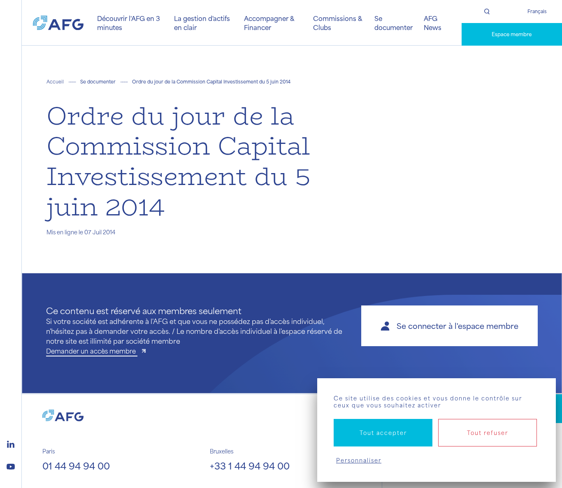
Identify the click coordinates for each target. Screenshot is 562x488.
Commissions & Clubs (337, 22)
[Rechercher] (487, 11)
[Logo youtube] (11, 465)
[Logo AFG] (58, 23)
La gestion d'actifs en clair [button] (202, 22)
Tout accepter (383, 432)
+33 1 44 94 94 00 (250, 466)
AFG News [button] (432, 22)
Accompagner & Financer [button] (269, 22)
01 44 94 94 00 (76, 466)
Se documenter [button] (393, 22)
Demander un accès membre (91, 351)
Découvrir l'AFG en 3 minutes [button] (128, 22)
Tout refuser (487, 432)
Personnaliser (358, 460)
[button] (449, 325)
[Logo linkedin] (10, 443)
